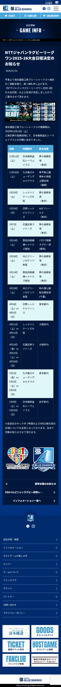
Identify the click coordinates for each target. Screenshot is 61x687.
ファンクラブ (9, 580)
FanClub (32, 15)
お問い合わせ (9, 604)
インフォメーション (13, 547)
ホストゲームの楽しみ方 (15, 555)
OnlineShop (53, 15)
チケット (7, 588)
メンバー (7, 563)
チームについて (11, 572)
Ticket (11, 15)
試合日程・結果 (11, 539)
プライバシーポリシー (14, 612)
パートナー (8, 596)
